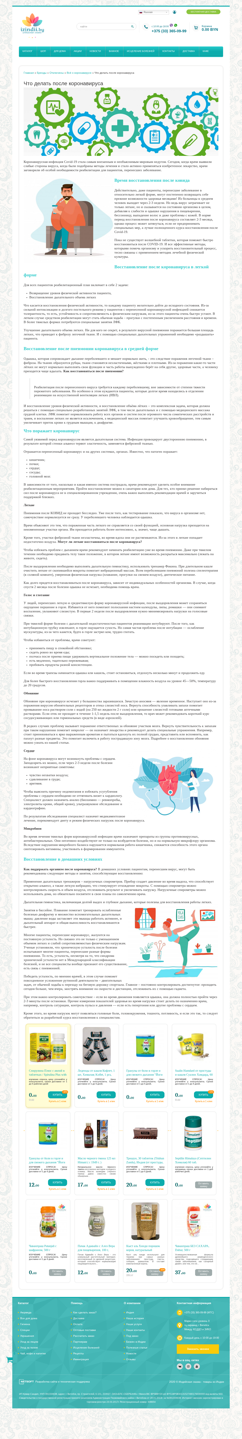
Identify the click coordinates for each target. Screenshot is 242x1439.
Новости (95, 51)
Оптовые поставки (84, 1329)
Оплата (77, 1324)
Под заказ (132, 1335)
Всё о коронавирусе (79, 72)
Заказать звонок (198, 1348)
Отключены (57, 72)
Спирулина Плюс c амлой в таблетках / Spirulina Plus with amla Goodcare (48, 1074)
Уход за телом (29, 1347)
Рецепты (78, 1353)
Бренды (42, 72)
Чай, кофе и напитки (33, 1353)
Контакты (168, 51)
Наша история (135, 1318)
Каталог (27, 51)
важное (114, 51)
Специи (25, 1329)
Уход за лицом (29, 1341)
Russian (148, 12)
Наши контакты (135, 1329)
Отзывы (131, 1359)
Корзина (210, 28)
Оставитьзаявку (203, 1185)
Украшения (27, 1335)
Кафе (206, 51)
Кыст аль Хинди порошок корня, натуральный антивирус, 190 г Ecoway (143, 1250)
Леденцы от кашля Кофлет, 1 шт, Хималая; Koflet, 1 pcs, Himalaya (96, 1074)
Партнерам (80, 1341)
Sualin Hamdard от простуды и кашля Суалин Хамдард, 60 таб (194, 1074)
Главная (29, 72)
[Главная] (32, 25)
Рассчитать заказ (83, 1335)
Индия (130, 1312)
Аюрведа (25, 1312)
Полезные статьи (136, 1347)
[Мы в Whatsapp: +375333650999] (176, 25)
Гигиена (25, 1324)
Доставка (189, 51)
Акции (78, 51)
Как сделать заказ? (85, 1312)
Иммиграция (81, 1359)
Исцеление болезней (140, 51)
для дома (60, 51)
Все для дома (28, 1318)
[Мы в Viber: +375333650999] (171, 25)
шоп (43, 51)
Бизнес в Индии (136, 1341)
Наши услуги (134, 1324)
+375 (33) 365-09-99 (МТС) (199, 1312)
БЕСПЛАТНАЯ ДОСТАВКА (203, 12)
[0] (9, 1359)
